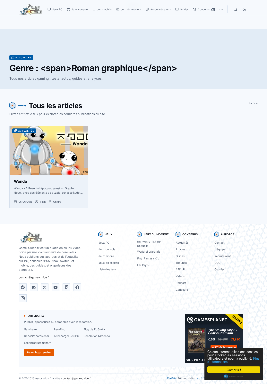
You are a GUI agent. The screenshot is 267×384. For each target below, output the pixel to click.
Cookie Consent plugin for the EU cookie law (234, 376)
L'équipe (219, 249)
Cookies (219, 269)
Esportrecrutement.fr (37, 342)
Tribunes (181, 262)
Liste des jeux (107, 269)
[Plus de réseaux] (221, 9)
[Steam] (23, 287)
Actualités (182, 242)
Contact (219, 242)
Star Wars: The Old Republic (149, 243)
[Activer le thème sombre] (244, 9)
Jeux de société (109, 262)
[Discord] (213, 9)
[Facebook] (77, 287)
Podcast (181, 282)
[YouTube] (55, 287)
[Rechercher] (235, 9)
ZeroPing (59, 329)
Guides (180, 256)
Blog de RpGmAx (94, 329)
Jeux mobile (106, 256)
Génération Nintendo (96, 336)
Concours (182, 289)
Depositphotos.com (36, 336)
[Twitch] (66, 287)
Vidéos (180, 276)
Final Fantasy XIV (148, 258)
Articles (180, 249)
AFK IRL (181, 269)
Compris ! (234, 369)
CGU (217, 262)
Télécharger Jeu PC (66, 336)
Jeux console (107, 249)
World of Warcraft (148, 251)
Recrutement (222, 256)
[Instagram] (23, 298)
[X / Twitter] (44, 287)
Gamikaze (30, 329)
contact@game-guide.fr (34, 277)
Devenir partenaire (39, 352)
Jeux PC (104, 242)
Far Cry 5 (143, 265)
